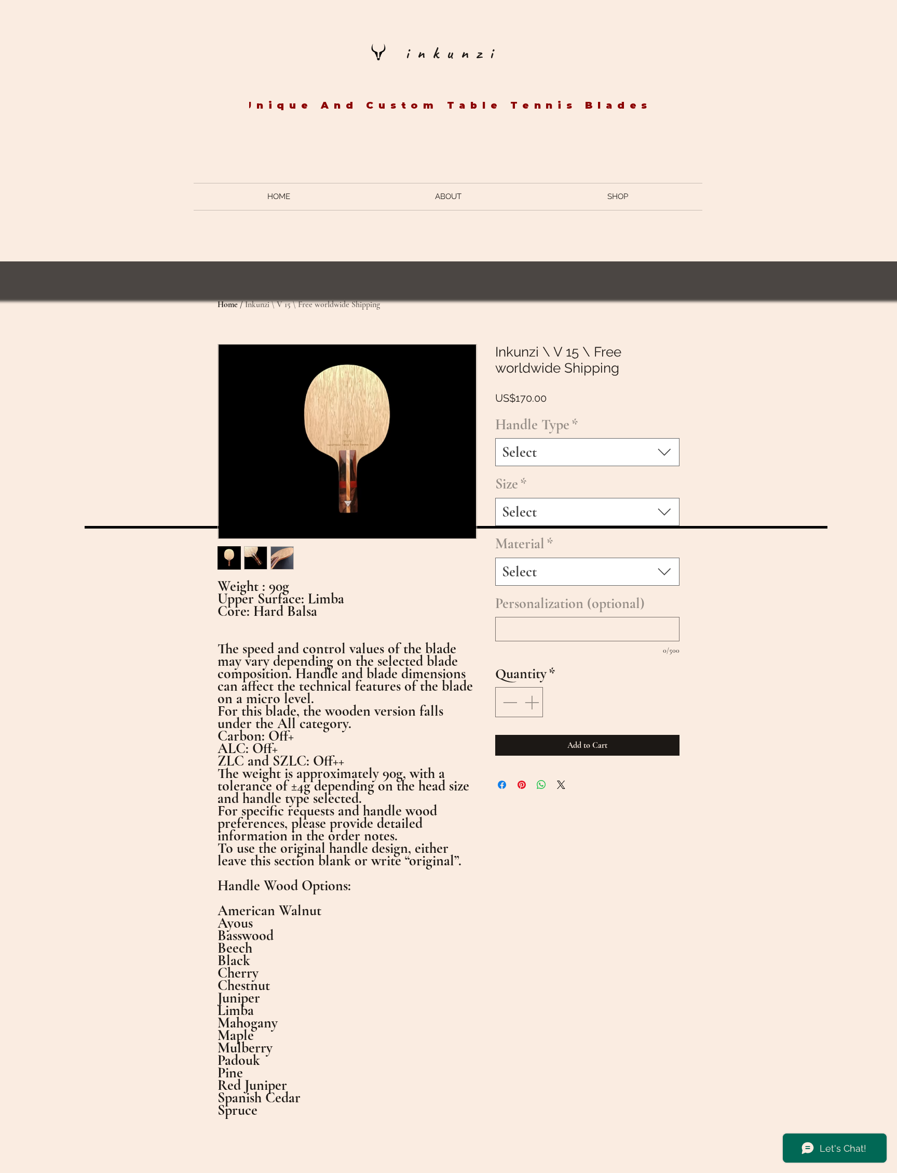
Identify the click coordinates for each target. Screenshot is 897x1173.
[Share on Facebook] (502, 785)
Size (511, 484)
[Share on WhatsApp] (541, 785)
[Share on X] (561, 785)
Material (524, 543)
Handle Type (536, 424)
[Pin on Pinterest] (521, 785)
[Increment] (533, 702)
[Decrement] (509, 702)
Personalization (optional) (570, 603)
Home (228, 304)
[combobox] (587, 452)
